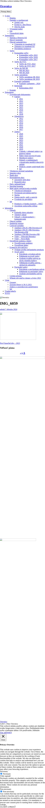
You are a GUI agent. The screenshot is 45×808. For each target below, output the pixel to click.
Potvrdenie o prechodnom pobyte (31, 269)
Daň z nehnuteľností (17, 184)
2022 (21, 143)
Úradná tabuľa (10, 291)
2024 (21, 138)
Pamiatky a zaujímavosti (19, 20)
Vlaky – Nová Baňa (22, 239)
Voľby (12, 51)
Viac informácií (6, 733)
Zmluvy (17, 132)
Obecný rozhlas (15, 221)
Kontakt (13, 90)
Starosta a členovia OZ (18, 38)
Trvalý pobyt (19, 252)
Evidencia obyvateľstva (18, 247)
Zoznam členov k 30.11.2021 (21, 285)
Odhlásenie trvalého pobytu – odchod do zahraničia (30, 264)
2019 (21, 149)
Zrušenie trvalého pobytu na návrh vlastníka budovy (29, 259)
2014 (21, 105)
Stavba (17, 195)
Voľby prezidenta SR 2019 (29, 79)
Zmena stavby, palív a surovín (25, 197)
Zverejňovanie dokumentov (20, 94)
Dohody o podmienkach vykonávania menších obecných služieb (31, 162)
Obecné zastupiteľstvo (18, 42)
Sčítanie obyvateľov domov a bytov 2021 (25, 278)
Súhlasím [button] (36, 730)
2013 (21, 103)
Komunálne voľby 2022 (28, 55)
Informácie (9, 208)
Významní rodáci (16, 29)
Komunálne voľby (21, 53)
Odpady (13, 210)
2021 (21, 145)
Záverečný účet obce (22, 180)
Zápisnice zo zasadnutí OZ (24, 46)
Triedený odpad (20, 215)
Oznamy (13, 282)
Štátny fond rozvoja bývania (30, 156)
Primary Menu (6, 12)
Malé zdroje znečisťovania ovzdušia (23, 188)
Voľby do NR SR (21, 68)
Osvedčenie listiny (21, 245)
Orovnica (6, 6)
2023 (21, 140)
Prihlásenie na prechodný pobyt (31, 271)
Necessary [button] (4, 771)
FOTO (7, 293)
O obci (7, 16)
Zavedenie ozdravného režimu (25, 206)
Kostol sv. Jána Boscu (22, 25)
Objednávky (19, 116)
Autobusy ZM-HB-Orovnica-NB (27, 234)
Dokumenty (9, 92)
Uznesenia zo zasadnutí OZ (24, 44)
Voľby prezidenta (21, 75)
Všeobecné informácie (22, 191)
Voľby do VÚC (20, 62)
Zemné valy (18, 22)
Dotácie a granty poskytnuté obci (31, 167)
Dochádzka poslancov (22, 49)
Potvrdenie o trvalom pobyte (30, 254)
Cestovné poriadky (17, 226)
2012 (21, 101)
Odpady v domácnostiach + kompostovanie (24, 218)
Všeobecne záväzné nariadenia (21, 171)
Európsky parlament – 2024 (29, 84)
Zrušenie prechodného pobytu (30, 274)
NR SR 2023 (24, 70)
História (13, 18)
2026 (21, 134)
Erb (11, 31)
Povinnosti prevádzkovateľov (25, 193)
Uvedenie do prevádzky (23, 199)
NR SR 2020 (24, 73)
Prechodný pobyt (20, 267)
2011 (21, 99)
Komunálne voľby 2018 (28, 57)
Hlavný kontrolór (16, 40)
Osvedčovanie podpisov (23, 243)
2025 (21, 136)
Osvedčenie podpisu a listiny (20, 241)
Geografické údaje (17, 33)
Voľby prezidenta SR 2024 (29, 77)
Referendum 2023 (26, 88)
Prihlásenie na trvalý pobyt (29, 256)
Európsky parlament (22, 81)
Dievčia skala (19, 27)
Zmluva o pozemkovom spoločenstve (24, 287)
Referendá (18, 86)
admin (2, 309)
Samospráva (9, 35)
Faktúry (17, 97)
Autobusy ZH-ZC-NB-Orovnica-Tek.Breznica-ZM (27, 231)
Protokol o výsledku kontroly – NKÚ (28, 204)
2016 (21, 110)
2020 (21, 147)
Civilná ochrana (16, 276)
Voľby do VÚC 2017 (27, 66)
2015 (21, 108)
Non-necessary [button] (5, 789)
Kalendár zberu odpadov (23, 212)
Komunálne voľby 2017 (28, 60)
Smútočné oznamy (17, 223)
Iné (20, 169)
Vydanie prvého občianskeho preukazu (29, 250)
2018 (21, 114)
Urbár (7, 280)
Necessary (7, 774)
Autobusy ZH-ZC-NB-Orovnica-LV (28, 228)
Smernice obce (15, 173)
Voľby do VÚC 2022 (27, 64)
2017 (21, 112)
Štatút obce (14, 175)
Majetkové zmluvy (26, 158)
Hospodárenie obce (17, 178)
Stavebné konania (16, 186)
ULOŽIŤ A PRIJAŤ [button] (8, 807)
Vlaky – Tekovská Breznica (25, 237)
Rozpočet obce (20, 182)
